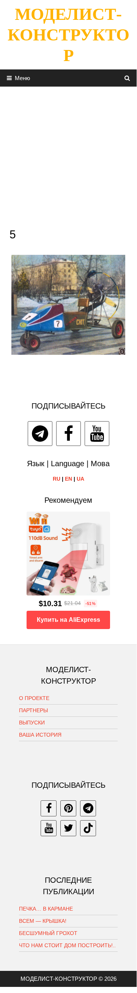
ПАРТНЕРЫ (33, 710)
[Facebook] (68, 433)
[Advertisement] (68, 155)
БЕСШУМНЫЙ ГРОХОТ (48, 933)
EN (68, 479)
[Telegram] (40, 433)
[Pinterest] (68, 808)
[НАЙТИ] (127, 78)
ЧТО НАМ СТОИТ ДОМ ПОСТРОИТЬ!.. (67, 945)
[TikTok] (88, 828)
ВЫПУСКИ (32, 722)
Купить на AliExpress (68, 619)
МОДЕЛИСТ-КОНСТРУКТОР (68, 35)
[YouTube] (97, 433)
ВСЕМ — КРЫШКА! (42, 921)
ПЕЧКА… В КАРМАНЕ (46, 909)
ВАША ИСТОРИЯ (40, 735)
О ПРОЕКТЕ (34, 698)
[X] (68, 828)
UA (80, 479)
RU (56, 479)
